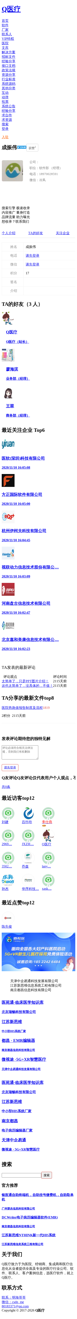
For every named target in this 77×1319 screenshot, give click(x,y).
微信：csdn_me (13, 1302)
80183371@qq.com (15, 1306)
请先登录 (32, 255)
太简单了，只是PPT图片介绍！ (25, 681)
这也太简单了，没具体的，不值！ (27, 685)
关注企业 (63, 233)
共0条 (6, 787)
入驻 (5, 137)
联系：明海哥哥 (14, 1297)
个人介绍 (8, 233)
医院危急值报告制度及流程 (22, 708)
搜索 (5, 124)
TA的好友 (35, 233)
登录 (5, 129)
